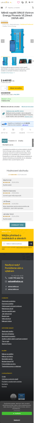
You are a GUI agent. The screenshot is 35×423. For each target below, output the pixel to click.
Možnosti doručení (28, 106)
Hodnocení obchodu (17, 170)
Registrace (5, 316)
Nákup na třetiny (7, 356)
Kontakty (5, 384)
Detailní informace (7, 73)
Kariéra (4, 386)
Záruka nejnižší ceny (8, 311)
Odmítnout (17, 410)
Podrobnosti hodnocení (26, 24)
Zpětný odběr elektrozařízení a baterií (14, 339)
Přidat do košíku (16, 88)
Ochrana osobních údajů (10, 379)
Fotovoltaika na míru (9, 364)
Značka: (9, 26)
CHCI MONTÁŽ (5, 93)
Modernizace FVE (8, 361)
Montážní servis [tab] (8, 145)
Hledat (6, 8)
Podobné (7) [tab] (12, 141)
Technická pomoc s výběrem (11, 366)
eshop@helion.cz (15, 281)
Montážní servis (7, 359)
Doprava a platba (7, 304)
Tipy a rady (5, 341)
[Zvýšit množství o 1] (7, 87)
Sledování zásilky (7, 331)
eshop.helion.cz (13, 286)
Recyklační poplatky (8, 336)
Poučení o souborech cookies (12, 381)
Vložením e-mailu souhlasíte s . (17, 248)
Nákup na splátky (7, 354)
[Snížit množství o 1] (7, 89)
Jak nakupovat (7, 314)
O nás (4, 376)
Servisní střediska (8, 334)
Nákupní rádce (7, 321)
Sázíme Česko (6, 344)
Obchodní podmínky (8, 301)
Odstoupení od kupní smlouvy (12, 306)
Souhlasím (18, 413)
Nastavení (17, 420)
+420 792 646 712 (15, 278)
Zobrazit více (17, 225)
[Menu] (2, 7)
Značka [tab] (20, 141)
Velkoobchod (6, 319)
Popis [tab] (5, 141)
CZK (32, 2)
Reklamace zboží (7, 309)
